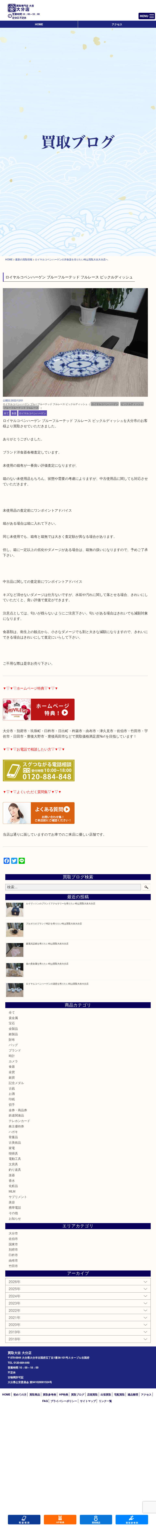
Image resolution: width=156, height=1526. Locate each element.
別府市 (13, 1249)
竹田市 (13, 1266)
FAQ (45, 1401)
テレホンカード (19, 1121)
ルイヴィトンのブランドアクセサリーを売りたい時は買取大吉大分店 (60, 903)
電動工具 (15, 1158)
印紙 (12, 1099)
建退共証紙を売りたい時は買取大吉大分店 (47, 943)
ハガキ (13, 1131)
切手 (12, 1104)
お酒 (12, 1093)
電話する (24, 1519)
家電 (12, 1148)
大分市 (13, 1233)
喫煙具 (13, 1153)
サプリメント (18, 1196)
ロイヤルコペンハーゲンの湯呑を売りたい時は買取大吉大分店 (57, 983)
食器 (14, 413)
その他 (13, 1213)
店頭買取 (92, 1394)
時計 (12, 1055)
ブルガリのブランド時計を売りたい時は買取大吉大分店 (54, 923)
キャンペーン (60, 1519)
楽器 (12, 1175)
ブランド (15, 1050)
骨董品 (13, 1137)
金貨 (12, 1072)
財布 (12, 1039)
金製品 (13, 1028)
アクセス (117, 24)
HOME (39, 24)
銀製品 (13, 1034)
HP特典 (63, 1394)
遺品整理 (133, 1394)
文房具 (13, 1164)
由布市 (13, 1260)
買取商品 (34, 1394)
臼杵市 (13, 1255)
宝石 (12, 1023)
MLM (12, 1191)
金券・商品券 (18, 1110)
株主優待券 (16, 1126)
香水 (12, 1180)
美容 (12, 1202)
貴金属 (13, 1018)
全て (6, 413)
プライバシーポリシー (64, 1401)
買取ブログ (77, 1394)
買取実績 (132, 1519)
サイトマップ (88, 1401)
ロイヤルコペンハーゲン (32, 413)
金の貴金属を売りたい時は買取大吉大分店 (47, 963)
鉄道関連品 (16, 1115)
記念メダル (16, 1083)
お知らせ (15, 1218)
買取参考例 (49, 1394)
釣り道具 (15, 1169)
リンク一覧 (105, 1401)
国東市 (13, 1244)
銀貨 (12, 1077)
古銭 (12, 1088)
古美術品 (15, 1142)
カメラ (13, 1061)
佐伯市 (13, 1238)
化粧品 (13, 1186)
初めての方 (20, 1394)
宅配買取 (119, 1394)
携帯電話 (15, 1207)
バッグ (13, 1045)
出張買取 (106, 1394)
